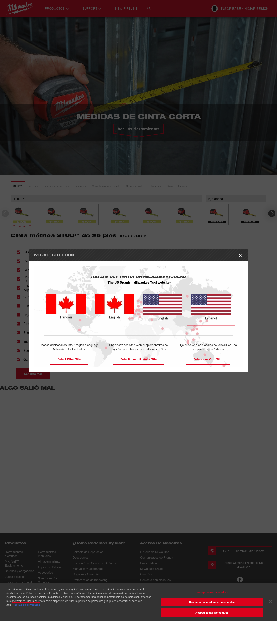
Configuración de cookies (211, 592)
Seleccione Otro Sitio (207, 359)
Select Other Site (69, 359)
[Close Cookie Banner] (270, 601)
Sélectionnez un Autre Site (138, 359)
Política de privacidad (26, 605)
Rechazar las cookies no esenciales (212, 602)
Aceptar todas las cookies (211, 613)
